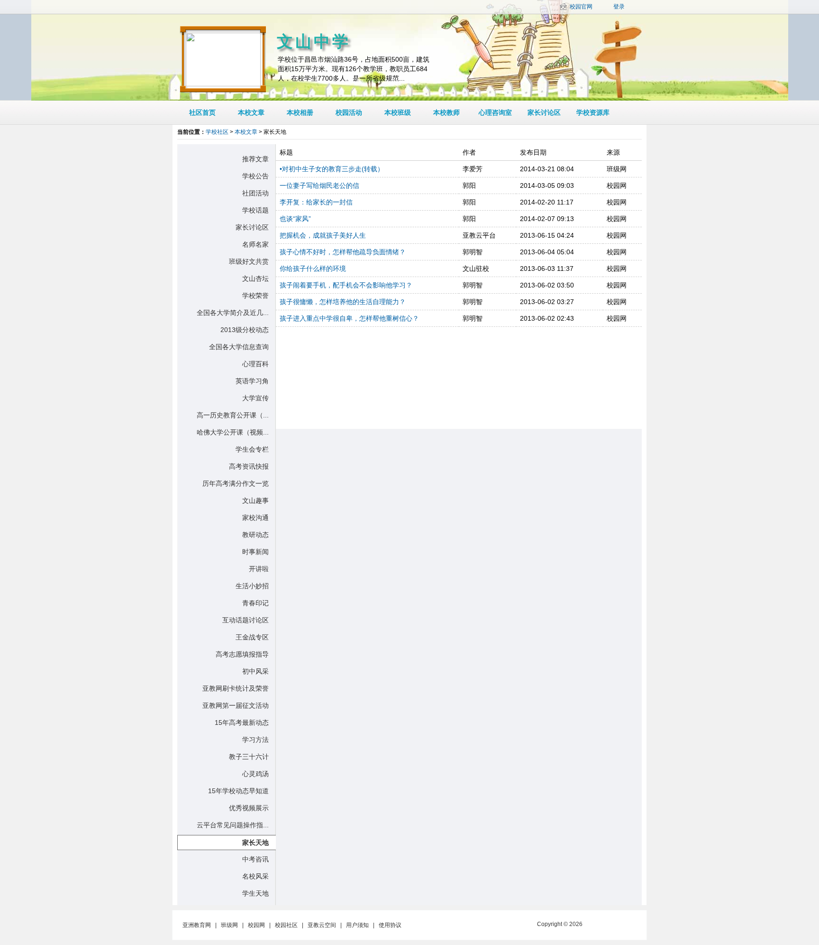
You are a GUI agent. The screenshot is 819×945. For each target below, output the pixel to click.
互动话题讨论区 (245, 620)
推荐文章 (255, 159)
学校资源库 (593, 112)
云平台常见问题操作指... (233, 825)
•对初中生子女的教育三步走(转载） (332, 169)
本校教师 (446, 112)
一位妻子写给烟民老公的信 (319, 185)
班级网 (229, 925)
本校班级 (397, 112)
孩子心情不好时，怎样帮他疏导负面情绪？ (343, 252)
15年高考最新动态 (242, 722)
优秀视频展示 (249, 808)
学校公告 (255, 176)
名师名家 (255, 244)
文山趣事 (255, 500)
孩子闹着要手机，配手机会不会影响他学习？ (346, 285)
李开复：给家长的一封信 (316, 202)
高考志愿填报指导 (242, 654)
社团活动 (255, 193)
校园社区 (286, 925)
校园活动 (349, 112)
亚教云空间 (322, 925)
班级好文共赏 (249, 261)
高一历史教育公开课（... (233, 415)
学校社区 (217, 132)
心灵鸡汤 (255, 774)
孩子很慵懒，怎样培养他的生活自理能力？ (343, 302)
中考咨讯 (255, 859)
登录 (619, 6)
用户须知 (357, 925)
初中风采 (255, 671)
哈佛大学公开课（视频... (233, 432)
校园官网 (581, 6)
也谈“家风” (295, 218)
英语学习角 (252, 381)
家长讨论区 (544, 112)
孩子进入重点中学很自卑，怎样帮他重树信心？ (349, 318)
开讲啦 (259, 569)
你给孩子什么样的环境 (313, 268)
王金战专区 (252, 637)
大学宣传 (255, 398)
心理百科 (255, 364)
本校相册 (300, 112)
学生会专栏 (252, 449)
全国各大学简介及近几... (233, 312)
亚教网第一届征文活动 (235, 705)
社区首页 (202, 112)
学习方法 (255, 739)
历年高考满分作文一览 (235, 483)
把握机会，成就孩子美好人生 (323, 235)
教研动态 (255, 534)
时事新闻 (255, 552)
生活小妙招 (252, 586)
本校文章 (251, 112)
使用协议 (390, 925)
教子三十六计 (249, 756)
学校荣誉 (255, 295)
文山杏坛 (255, 278)
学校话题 (255, 210)
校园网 (256, 925)
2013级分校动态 (244, 330)
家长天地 (255, 842)
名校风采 (255, 876)
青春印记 (255, 603)
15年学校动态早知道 (238, 791)
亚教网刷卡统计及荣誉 (235, 688)
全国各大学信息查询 (239, 347)
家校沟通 (255, 517)
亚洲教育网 (196, 925)
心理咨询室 (495, 112)
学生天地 (255, 893)
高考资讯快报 (249, 466)
